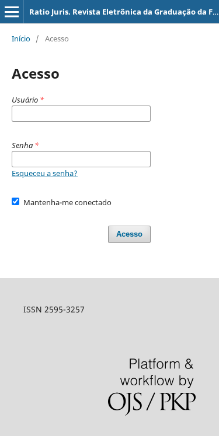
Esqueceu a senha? (45, 173)
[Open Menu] (11, 11)
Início (21, 38)
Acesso (129, 234)
